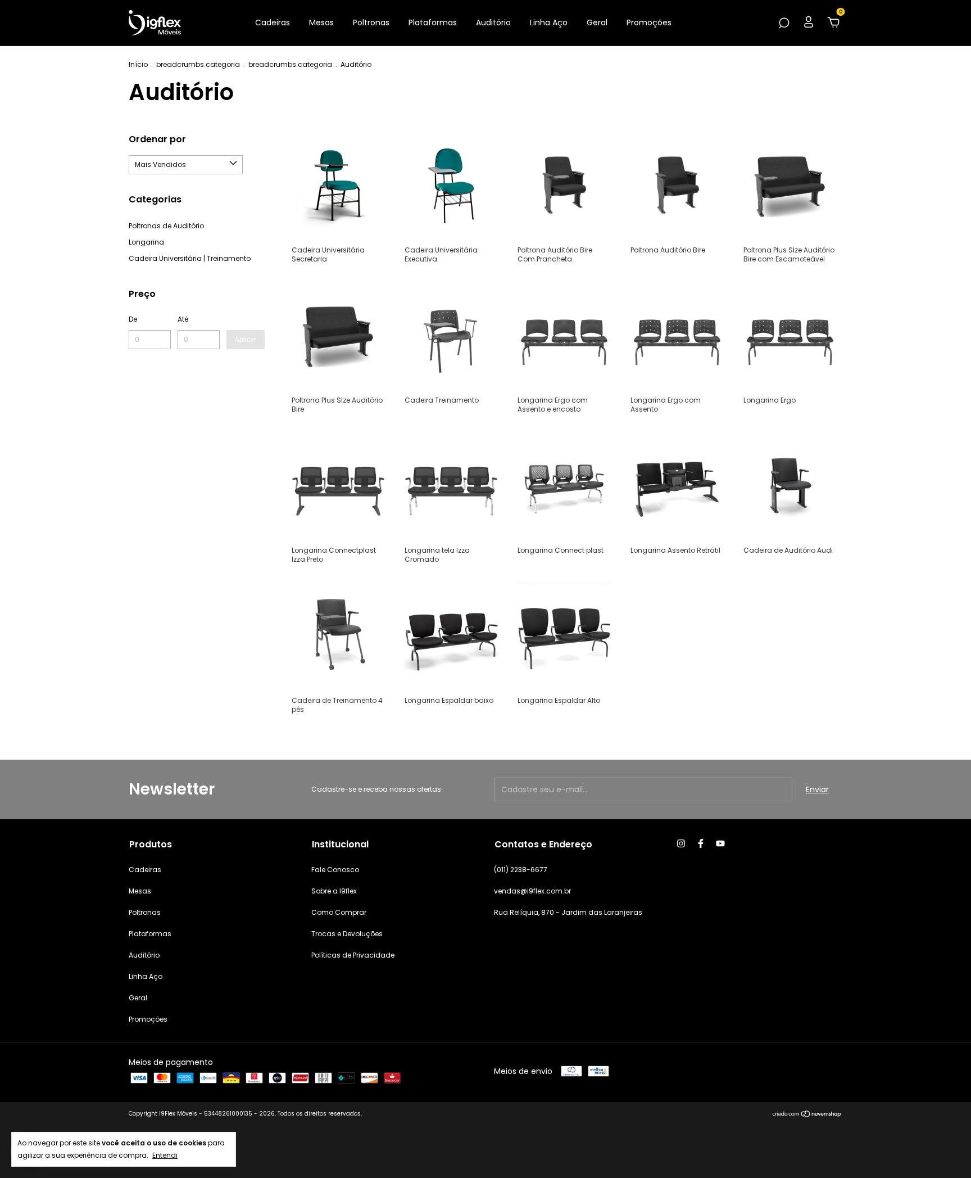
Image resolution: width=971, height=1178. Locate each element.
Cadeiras (272, 22)
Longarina (146, 242)
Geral (597, 22)
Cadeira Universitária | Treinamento (190, 258)
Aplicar (245, 340)
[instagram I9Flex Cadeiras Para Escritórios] (681, 843)
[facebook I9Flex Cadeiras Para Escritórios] (700, 843)
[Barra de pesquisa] (784, 23)
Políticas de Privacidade (352, 955)
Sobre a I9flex (334, 891)
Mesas (321, 22)
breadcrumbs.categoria (198, 64)
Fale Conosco (335, 869)
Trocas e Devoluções (347, 933)
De (133, 319)
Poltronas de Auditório (166, 226)
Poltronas (371, 22)
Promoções (649, 22)
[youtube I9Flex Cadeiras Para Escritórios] (720, 843)
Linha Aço (549, 22)
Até (183, 319)
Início (138, 64)
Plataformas (433, 22)
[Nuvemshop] (807, 1115)
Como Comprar (338, 912)
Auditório (493, 22)
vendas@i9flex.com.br (532, 891)
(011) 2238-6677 (520, 869)
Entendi (165, 1155)
